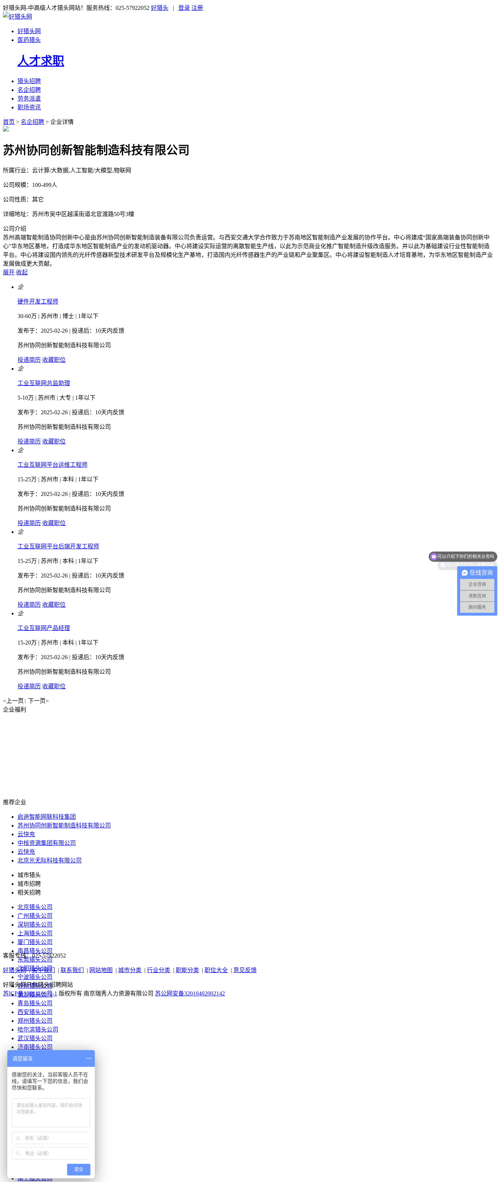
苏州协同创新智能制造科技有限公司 (64, 345)
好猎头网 (29, 31)
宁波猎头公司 (34, 977)
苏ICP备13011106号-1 (30, 993)
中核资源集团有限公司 (46, 843)
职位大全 (216, 970)
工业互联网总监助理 (43, 383)
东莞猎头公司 (34, 959)
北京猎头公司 (34, 907)
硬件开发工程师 (37, 301)
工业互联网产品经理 (43, 628)
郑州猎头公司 (34, 1021)
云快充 (26, 834)
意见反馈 (245, 970)
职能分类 (187, 970)
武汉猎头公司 (34, 1038)
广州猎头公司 (34, 916)
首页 (9, 122)
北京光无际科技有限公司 (49, 860)
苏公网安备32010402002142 (190, 993)
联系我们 (72, 970)
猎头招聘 (29, 81)
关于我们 (43, 970)
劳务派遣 (29, 98)
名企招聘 (29, 90)
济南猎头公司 (34, 1047)
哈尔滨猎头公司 (37, 1029)
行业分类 (158, 970)
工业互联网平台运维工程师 (52, 465)
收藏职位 (54, 360)
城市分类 (129, 970)
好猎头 (159, 8)
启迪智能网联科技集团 (46, 817)
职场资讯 (29, 107)
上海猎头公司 (34, 933)
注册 (197, 8)
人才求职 (40, 60)
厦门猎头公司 (34, 942)
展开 (9, 272)
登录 (184, 8)
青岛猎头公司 (34, 1003)
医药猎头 (29, 40)
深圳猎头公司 (34, 924)
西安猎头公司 (34, 1012)
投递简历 (29, 360)
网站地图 (101, 970)
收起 (22, 272)
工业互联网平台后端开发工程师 (58, 546)
